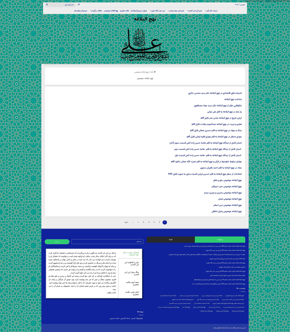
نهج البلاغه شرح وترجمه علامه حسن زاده (168, 307)
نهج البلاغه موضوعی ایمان (230, 199)
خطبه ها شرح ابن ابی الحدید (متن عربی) (233, 299)
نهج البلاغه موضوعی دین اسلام (228, 205)
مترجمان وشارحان (80, 11)
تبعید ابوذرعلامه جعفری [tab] (132, 283)
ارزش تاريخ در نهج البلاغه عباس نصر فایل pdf (221, 118)
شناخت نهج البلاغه (233, 99)
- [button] (286, 166)
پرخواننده (220, 239)
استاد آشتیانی (125, 318)
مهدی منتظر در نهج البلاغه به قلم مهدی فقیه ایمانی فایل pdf (214, 137)
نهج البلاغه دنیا (186, 307)
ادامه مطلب (111, 293)
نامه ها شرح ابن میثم (214, 307)
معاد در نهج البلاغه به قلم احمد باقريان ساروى (221, 168)
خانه (152, 72)
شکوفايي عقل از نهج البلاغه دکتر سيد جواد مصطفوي (218, 105)
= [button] (278, 166)
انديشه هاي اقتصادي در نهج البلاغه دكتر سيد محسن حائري (215, 93)
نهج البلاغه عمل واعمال (238, 311)
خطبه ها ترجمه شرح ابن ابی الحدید (189, 296)
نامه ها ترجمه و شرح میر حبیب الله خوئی (180, 303)
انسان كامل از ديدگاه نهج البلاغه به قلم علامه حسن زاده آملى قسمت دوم (208, 149)
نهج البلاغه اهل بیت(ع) (199, 307)
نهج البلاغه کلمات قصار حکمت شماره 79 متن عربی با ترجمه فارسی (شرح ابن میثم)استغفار (219, 280)
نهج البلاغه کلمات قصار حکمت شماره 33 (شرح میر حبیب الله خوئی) (226, 263)
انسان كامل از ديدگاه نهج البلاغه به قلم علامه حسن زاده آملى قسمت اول (208, 155)
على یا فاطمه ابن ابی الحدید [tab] (132, 263)
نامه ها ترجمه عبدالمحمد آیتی (202, 303)
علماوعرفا (139, 318)
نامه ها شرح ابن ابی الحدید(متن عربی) (233, 307)
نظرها (171, 239)
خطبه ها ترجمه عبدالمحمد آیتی (168, 296)
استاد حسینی (115, 318)
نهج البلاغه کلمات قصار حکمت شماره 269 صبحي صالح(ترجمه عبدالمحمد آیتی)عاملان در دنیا (218, 284)
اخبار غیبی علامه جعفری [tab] (132, 293)
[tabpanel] (82, 273)
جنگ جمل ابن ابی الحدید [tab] (131, 273)
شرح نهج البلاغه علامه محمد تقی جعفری (182, 299)
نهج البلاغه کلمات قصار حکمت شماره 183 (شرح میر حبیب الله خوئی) (225, 250)
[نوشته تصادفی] (78, 5)
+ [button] (282, 166)
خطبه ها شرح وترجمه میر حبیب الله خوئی (208, 299)
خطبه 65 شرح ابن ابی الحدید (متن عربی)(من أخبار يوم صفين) (227, 259)
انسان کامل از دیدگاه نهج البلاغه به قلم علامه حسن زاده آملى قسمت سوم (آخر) (206, 143)
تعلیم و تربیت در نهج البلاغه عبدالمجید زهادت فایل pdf (217, 124)
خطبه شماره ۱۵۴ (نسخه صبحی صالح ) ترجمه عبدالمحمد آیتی (227, 275)
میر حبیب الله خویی (158, 11)
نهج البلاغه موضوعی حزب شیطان (227, 186)
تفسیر (133, 318)
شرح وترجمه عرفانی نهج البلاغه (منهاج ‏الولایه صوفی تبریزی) (228, 303)
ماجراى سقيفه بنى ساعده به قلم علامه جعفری (232, 267)
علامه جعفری (124, 11)
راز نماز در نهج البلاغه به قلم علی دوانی (224, 112)
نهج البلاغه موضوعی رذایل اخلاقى (227, 211)
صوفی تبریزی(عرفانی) (139, 11)
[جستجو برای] (47, 5)
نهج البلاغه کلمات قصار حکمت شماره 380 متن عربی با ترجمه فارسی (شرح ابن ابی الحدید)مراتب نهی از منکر (214, 246)
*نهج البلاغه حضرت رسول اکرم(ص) (235, 296)
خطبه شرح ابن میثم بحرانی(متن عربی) (212, 296)
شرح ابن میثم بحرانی (176, 11)
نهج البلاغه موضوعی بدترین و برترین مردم (223, 193)
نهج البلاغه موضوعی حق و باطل (227, 180)
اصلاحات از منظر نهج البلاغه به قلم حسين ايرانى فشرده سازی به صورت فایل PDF (205, 174)
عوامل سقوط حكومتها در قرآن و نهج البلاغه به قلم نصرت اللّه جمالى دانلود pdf (206, 161)
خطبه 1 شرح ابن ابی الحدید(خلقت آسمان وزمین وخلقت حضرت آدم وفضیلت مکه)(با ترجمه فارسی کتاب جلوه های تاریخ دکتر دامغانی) (207, 254)
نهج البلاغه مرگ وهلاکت (206, 311)
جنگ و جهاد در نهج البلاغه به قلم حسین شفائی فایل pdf (216, 130)
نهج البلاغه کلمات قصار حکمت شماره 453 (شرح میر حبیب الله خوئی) (225, 271)
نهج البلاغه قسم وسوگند (222, 311)
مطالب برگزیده (96, 11)
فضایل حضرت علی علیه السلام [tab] (131, 253)
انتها (126, 222)
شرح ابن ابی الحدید (195, 11)
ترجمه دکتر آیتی (211, 11)
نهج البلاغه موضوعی (111, 11)
